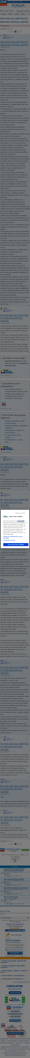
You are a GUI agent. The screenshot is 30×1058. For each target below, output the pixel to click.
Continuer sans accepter (20, 513)
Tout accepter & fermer (16, 544)
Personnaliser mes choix (9, 540)
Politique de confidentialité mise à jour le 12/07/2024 (13, 537)
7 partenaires (21, 521)
